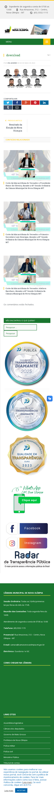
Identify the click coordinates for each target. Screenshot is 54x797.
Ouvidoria (19, 651)
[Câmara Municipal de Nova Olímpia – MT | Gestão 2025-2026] (27, 29)
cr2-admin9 (12, 63)
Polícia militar (9, 745)
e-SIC (27, 651)
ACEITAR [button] (21, 790)
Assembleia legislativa (13, 723)
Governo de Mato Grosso (15, 734)
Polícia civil (8, 751)
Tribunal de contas (12, 763)
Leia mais (27, 782)
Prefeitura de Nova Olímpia (15, 740)
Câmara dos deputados (14, 728)
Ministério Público (11, 757)
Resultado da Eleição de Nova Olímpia (14, 127)
